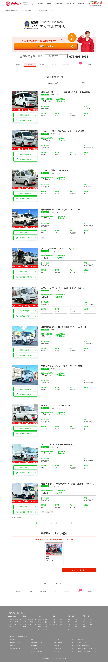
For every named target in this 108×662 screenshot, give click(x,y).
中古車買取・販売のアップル (11, 10)
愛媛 (76, 627)
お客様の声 (34, 648)
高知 (69, 629)
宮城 (16, 622)
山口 (69, 624)
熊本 (91, 622)
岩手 (9, 622)
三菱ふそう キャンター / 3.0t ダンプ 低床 (61, 288)
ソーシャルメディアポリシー (84, 648)
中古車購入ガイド (37, 642)
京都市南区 (36, 10)
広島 (76, 622)
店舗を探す (23, 10)
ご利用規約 (80, 639)
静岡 (39, 627)
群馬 (24, 624)
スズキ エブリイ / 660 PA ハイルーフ (58, 170)
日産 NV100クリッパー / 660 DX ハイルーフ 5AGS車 (65, 92)
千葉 (31, 622)
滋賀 (54, 622)
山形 (16, 624)
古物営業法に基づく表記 (83, 651)
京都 (61, 619)
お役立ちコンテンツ (36, 651)
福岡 (84, 619)
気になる (46, 94)
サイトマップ (57, 651)
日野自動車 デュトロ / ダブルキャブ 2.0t (60, 209)
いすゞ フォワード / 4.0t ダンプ (56, 248)
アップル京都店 (44, 10)
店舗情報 (18, 64)
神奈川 (32, 619)
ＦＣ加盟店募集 (58, 642)
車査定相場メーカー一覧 (16, 642)
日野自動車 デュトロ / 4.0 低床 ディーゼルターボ (64, 327)
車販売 (33, 639)
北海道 (10, 619)
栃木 (31, 624)
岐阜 (39, 629)
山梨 (46, 624)
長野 (46, 619)
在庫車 (30, 64)
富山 (39, 622)
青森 (16, 619)
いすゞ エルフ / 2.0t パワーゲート (56, 444)
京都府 (29, 10)
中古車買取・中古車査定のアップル (17, 636)
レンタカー (57, 639)
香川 (69, 627)
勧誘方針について (81, 642)
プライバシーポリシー (83, 645)
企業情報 (56, 645)
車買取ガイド (13, 645)
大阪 (54, 619)
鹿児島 (85, 627)
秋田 (9, 624)
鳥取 (69, 619)
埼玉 (24, 622)
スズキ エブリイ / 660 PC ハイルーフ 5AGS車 (62, 131)
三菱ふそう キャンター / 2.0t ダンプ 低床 (61, 366)
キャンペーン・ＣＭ (15, 648)
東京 (24, 619)
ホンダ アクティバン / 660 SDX (55, 405)
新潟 (39, 619)
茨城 (24, 627)
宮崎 (91, 624)
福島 (9, 627)
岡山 (69, 622)
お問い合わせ (57, 648)
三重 (46, 629)
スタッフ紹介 (42, 64)
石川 (46, 622)
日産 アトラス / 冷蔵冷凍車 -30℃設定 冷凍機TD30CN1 (66, 483)
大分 (84, 624)
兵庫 (61, 624)
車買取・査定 (12, 639)
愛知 (46, 627)
